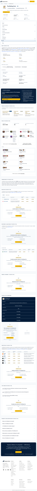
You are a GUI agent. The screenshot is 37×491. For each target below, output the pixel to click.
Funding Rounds (13, 471)
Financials (3, 34)
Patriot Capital (27, 48)
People (3, 26)
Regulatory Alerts (13, 468)
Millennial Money (14, 49)
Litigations (12, 472)
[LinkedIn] (8, 470)
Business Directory (22, 481)
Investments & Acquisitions (6, 32)
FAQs (3, 43)
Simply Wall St (8, 51)
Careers (12, 482)
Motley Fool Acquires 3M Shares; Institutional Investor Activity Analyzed (15, 388)
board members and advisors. (27, 144)
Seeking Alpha (4, 51)
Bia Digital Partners (20, 48)
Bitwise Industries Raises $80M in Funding (11, 395)
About (3, 23)
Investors (18, 31)
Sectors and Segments (22, 487)
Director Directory (21, 486)
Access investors (18, 215)
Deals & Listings (21, 468)
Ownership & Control (22, 465)
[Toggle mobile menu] (36, 1)
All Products (12, 462)
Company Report (13, 474)
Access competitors (18, 377)
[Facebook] (3, 470)
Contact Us (12, 483)
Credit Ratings (13, 473)
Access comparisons (10, 337)
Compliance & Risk (21, 466)
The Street (16, 51)
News (18, 40)
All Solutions (29, 462)
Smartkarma (12, 51)
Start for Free (32, 1)
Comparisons (4, 37)
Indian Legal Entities (14, 465)
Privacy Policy (29, 482)
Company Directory (22, 483)
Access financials (18, 288)
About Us (12, 481)
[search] (28, 1)
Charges (12, 467)
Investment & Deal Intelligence (30, 469)
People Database (13, 466)
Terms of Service (30, 481)
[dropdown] (11, 12)
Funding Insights (4, 29)
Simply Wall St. (14, 349)
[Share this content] (26, 8)
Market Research (30, 466)
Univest (20, 51)
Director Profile (21, 482)
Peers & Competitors (22, 467)
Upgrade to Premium (5, 99)
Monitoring (29, 467)
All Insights (20, 462)
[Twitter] (6, 470)
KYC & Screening (30, 465)
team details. (23, 173)
